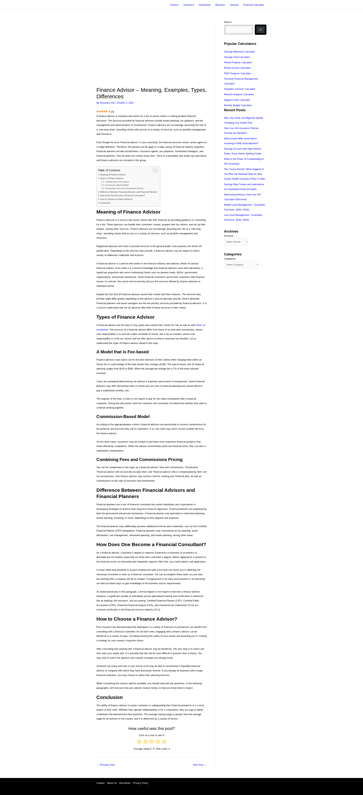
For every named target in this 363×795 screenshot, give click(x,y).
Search (228, 22)
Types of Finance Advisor (112, 178)
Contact (100, 783)
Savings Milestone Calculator (239, 51)
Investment (205, 5)
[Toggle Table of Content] (154, 170)
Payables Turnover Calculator (239, 89)
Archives (228, 236)
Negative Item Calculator (237, 100)
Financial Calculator (253, 5)
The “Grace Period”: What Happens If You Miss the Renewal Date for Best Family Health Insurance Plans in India (244, 174)
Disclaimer (125, 783)
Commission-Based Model (117, 185)
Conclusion (105, 203)
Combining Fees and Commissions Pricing (124, 188)
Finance (174, 5)
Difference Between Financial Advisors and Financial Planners (128, 192)
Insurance (188, 5)
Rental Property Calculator (238, 62)
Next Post (200, 765)
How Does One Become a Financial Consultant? (122, 195)
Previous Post (106, 765)
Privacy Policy (140, 783)
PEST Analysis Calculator (237, 73)
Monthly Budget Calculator (238, 105)
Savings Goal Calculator (237, 57)
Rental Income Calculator (237, 68)
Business (220, 5)
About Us (112, 783)
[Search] (260, 30)
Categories (230, 258)
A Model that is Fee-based (117, 182)
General (234, 5)
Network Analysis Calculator (239, 94)
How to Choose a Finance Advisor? (116, 199)
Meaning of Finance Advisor (113, 174)
